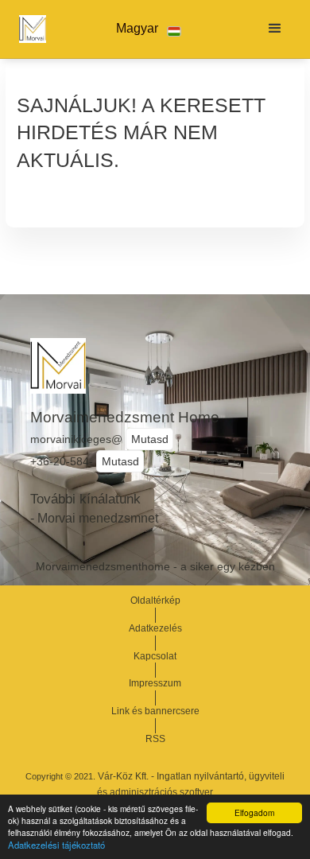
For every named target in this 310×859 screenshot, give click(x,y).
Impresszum (155, 683)
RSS (155, 738)
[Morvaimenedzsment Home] (28, 28)
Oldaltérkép (155, 600)
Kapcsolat (155, 656)
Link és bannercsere (155, 711)
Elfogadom (254, 812)
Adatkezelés (155, 628)
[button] (148, 29)
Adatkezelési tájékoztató (56, 844)
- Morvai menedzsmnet (94, 518)
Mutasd (150, 439)
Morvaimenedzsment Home (124, 417)
